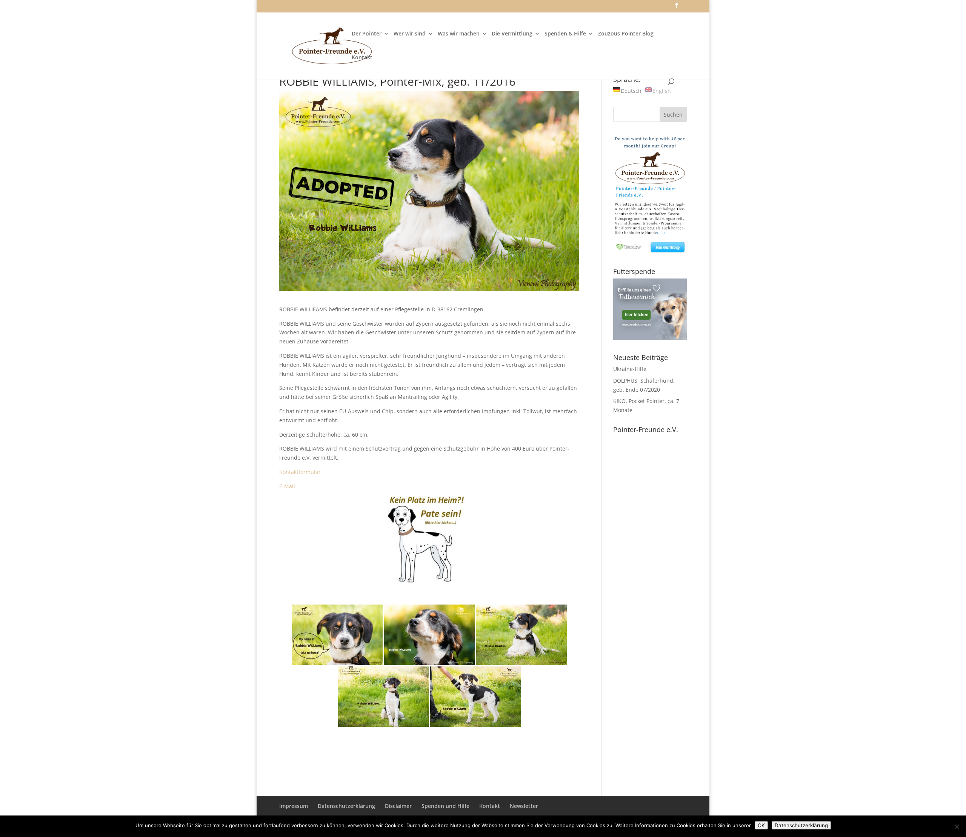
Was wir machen (459, 34)
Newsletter (524, 805)
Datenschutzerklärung (346, 805)
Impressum (293, 805)
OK (761, 825)
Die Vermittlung (512, 34)
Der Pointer (366, 34)
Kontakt (362, 58)
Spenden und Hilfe (445, 805)
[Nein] (956, 826)
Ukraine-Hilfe (629, 368)
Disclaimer (398, 805)
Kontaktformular (300, 471)
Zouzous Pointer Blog (626, 34)
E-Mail (287, 486)
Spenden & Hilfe (565, 34)
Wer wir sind (410, 34)
